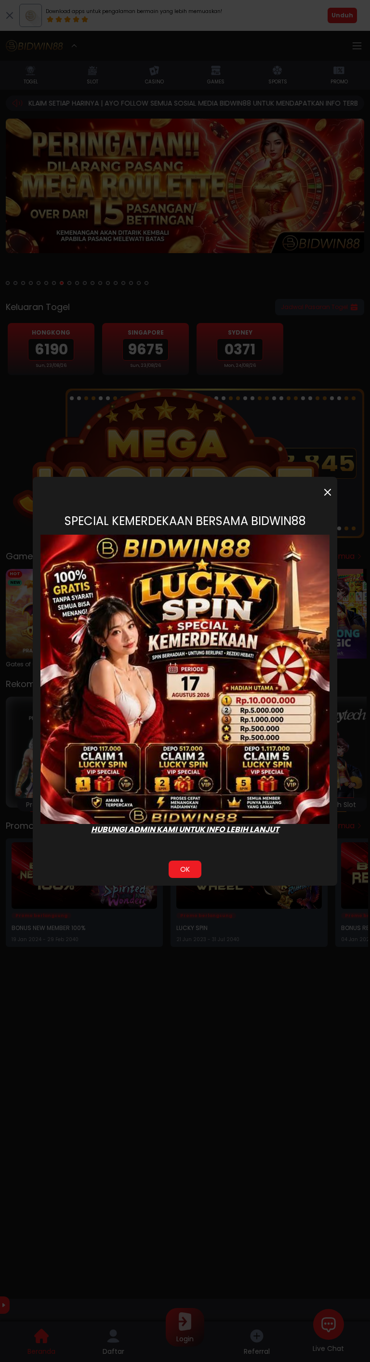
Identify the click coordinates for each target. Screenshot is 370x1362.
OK (185, 869)
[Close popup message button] (327, 492)
